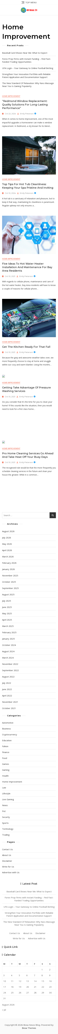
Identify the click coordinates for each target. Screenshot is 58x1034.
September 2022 (10, 670)
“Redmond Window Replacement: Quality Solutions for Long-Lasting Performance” (25, 105)
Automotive (7, 722)
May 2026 (7, 543)
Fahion (5, 746)
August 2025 (8, 594)
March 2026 (8, 556)
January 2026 (8, 569)
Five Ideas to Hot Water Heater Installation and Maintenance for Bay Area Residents (27, 267)
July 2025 (6, 600)
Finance (5, 752)
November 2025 (10, 575)
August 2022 (8, 676)
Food (4, 758)
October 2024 (9, 645)
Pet (4, 811)
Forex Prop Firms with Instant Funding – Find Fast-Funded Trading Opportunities (26, 60)
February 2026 (9, 562)
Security (6, 817)
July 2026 (6, 537)
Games (5, 764)
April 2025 (7, 619)
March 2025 (8, 626)
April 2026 (7, 550)
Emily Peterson (27, 113)
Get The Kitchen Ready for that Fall (26, 346)
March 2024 (8, 657)
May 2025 (7, 613)
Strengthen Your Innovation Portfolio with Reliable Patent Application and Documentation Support (26, 76)
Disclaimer (7, 860)
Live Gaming (8, 799)
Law (4, 787)
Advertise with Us (10, 872)
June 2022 (7, 689)
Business (6, 728)
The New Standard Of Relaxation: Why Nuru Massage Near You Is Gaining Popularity (28, 84)
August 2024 (8, 651)
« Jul (4, 1009)
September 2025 (10, 588)
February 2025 (9, 632)
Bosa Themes (29, 1028)
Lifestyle (6, 793)
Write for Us (8, 866)
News (5, 805)
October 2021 (9, 708)
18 (12, 986)
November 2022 (10, 664)
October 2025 (9, 581)
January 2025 (8, 638)
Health (5, 775)
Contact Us (7, 849)
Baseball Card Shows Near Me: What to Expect (24, 52)
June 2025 (7, 607)
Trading (6, 834)
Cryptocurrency (9, 734)
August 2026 (8, 531)
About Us (6, 855)
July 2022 (6, 683)
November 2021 (10, 701)
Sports (5, 823)
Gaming (5, 769)
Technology (7, 828)
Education (7, 740)
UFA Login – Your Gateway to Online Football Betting (27, 68)
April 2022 (7, 695)
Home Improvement (11, 96)
